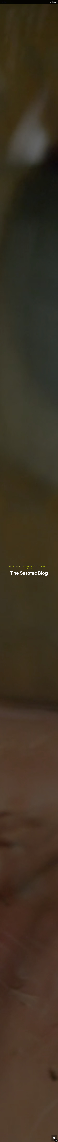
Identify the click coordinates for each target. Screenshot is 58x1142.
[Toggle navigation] (50, 2)
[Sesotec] (3, 2)
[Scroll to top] (54, 1138)
